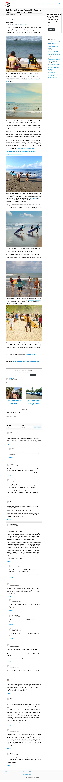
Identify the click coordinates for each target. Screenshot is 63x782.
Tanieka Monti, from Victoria (34, 300)
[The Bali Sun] (11, 4)
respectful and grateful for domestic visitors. (25, 148)
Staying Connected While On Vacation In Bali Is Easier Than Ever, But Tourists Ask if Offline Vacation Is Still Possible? (54, 45)
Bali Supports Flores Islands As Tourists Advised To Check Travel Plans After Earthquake (54, 67)
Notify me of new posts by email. (14, 412)
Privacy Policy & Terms (27, 771)
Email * (23, 425)
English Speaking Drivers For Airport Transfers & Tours (26, 361)
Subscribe (33, 375)
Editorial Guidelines (27, 774)
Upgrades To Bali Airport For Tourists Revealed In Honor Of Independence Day (54, 59)
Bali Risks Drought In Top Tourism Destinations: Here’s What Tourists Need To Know (54, 53)
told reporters (32, 74)
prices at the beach (33, 198)
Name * (9, 425)
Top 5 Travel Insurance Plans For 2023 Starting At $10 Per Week (21, 151)
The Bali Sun (12, 378)
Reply (9, 444)
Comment (8, 414)
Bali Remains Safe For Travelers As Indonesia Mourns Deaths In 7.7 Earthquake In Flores (53, 75)
